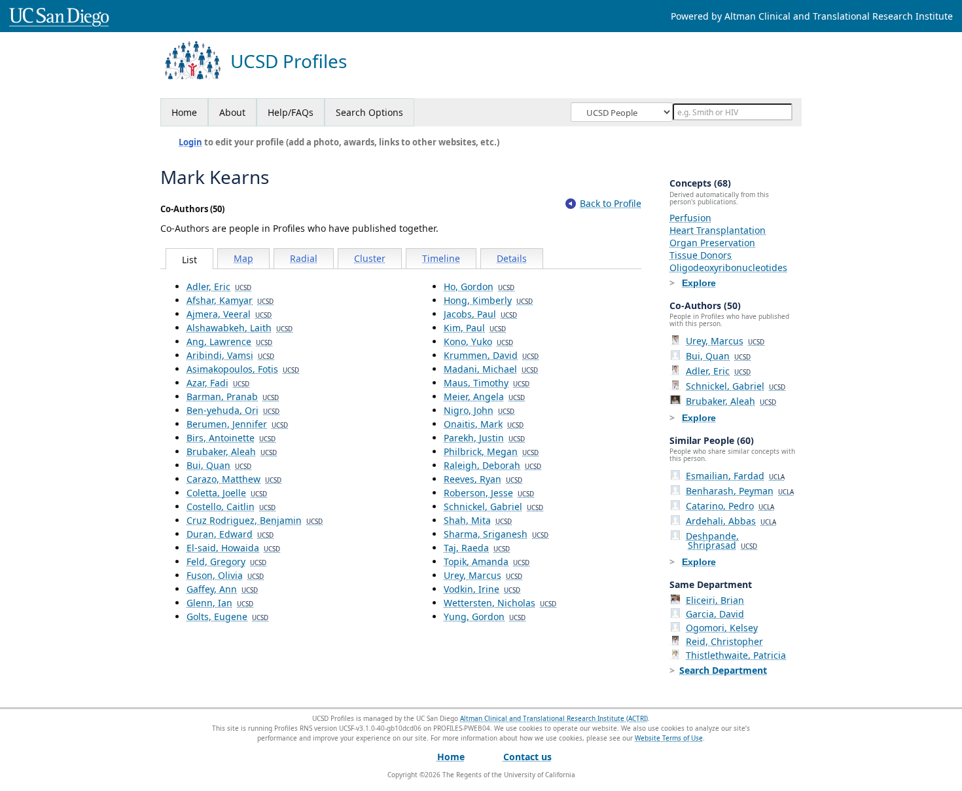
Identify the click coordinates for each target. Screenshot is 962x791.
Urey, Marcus (483, 575)
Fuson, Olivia (225, 575)
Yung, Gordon (485, 616)
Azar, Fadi (218, 383)
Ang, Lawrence (229, 341)
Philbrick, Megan (491, 451)
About (232, 112)
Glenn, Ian (220, 603)
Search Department (723, 670)
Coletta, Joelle (227, 493)
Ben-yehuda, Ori (233, 410)
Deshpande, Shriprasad (721, 540)
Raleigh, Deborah (492, 465)
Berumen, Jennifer (237, 424)
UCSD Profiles (288, 61)
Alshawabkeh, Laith (240, 328)
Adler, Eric (219, 286)
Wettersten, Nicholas (500, 603)
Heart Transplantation (717, 230)
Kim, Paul (475, 328)
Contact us (527, 756)
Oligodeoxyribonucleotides (728, 267)
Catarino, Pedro (730, 506)
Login (190, 142)
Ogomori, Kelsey (722, 627)
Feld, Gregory (226, 561)
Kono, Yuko (478, 341)
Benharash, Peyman (740, 491)
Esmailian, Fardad (735, 475)
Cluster (369, 258)
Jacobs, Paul (480, 314)
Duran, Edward (230, 534)
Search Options (369, 112)
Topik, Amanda (486, 561)
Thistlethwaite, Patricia (736, 655)
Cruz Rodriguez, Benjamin (255, 520)
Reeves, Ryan (483, 479)
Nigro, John (479, 410)
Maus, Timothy (486, 383)
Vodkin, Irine (482, 589)
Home (184, 112)
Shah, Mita (478, 520)
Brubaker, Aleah (232, 451)
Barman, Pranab (233, 396)
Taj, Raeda (477, 548)
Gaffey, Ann (222, 589)
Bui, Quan (219, 465)
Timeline (441, 258)
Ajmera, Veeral (229, 314)
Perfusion (690, 218)
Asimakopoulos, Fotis (243, 369)
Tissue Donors (700, 255)
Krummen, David (491, 355)
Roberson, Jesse (489, 493)
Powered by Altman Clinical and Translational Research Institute (812, 16)
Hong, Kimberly (488, 300)
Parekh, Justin (484, 438)
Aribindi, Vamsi (230, 355)
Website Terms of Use (669, 738)
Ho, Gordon (479, 286)
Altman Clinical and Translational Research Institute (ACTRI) (554, 718)
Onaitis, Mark (484, 424)
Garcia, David (715, 614)
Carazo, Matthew (234, 479)
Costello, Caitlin (231, 506)
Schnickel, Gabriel (493, 506)
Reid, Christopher (724, 641)
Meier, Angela (484, 396)
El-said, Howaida (233, 548)
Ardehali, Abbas (731, 521)
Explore (699, 283)
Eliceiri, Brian (715, 600)
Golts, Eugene (227, 616)
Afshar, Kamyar (230, 300)
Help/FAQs (290, 112)
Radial (303, 258)
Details (512, 258)
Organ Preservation (712, 242)
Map (243, 258)
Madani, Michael (491, 369)
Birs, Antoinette (231, 438)
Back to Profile (610, 203)
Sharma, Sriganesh (496, 534)
